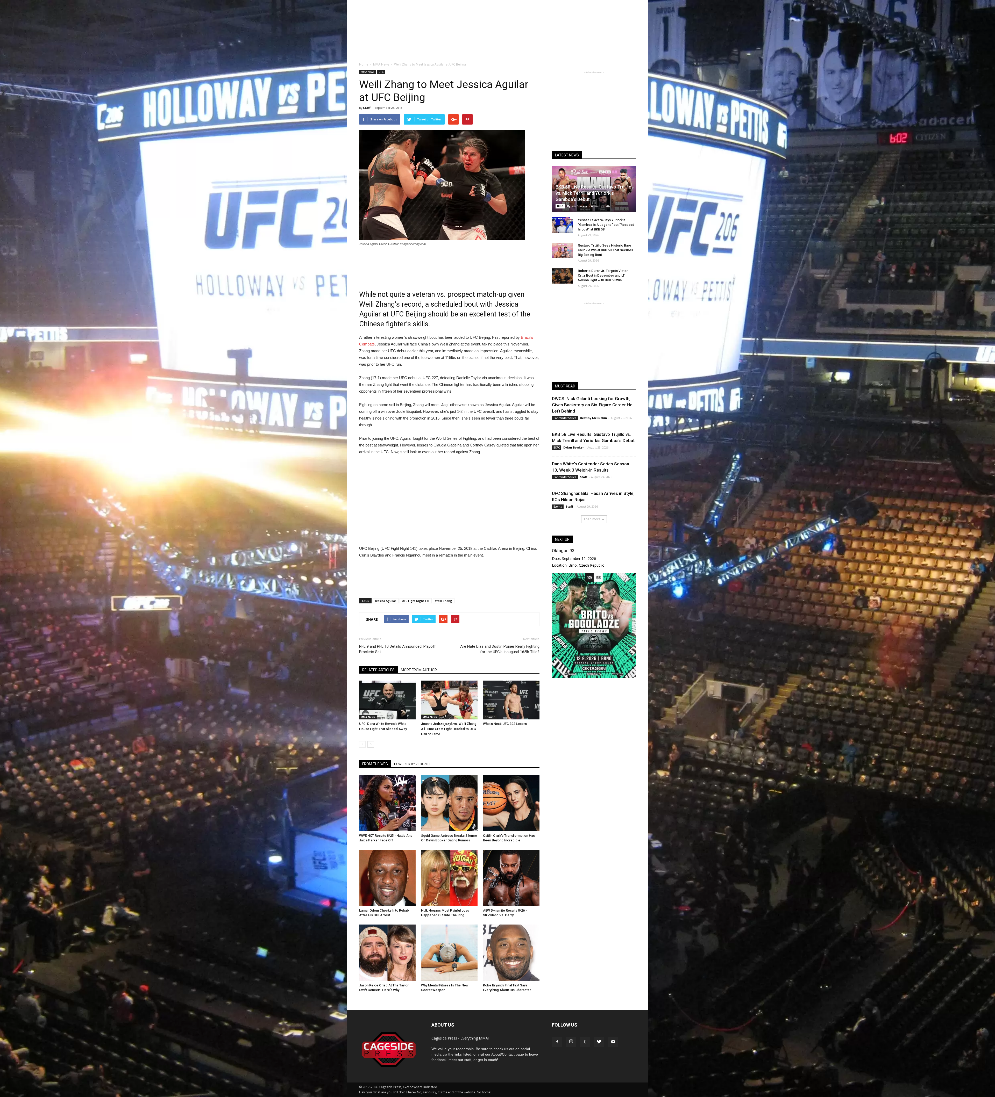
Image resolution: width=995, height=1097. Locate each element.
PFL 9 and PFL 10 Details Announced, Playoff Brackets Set (397, 649)
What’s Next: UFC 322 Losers (505, 724)
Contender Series (564, 418)
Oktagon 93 (563, 550)
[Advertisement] (497, 38)
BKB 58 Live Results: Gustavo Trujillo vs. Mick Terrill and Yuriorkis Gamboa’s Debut (593, 193)
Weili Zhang (443, 601)
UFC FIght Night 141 (415, 601)
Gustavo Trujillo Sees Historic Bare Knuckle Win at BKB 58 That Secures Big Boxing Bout (605, 250)
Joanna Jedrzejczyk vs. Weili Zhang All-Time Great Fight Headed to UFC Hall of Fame (449, 729)
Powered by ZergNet (412, 764)
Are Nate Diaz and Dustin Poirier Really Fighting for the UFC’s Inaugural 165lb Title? (499, 649)
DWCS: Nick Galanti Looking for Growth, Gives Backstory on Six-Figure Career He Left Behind (592, 405)
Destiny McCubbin (593, 418)
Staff (367, 108)
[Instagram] (571, 1042)
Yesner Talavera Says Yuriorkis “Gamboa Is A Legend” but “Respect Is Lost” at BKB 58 (606, 224)
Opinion (490, 717)
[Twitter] (599, 1042)
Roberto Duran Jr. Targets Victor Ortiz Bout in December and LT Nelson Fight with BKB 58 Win (603, 275)
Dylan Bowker (577, 206)
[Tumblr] (585, 1042)
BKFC (560, 206)
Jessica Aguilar (385, 601)
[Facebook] (557, 1042)
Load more (592, 519)
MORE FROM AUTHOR (419, 670)
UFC (381, 72)
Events (557, 506)
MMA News (367, 72)
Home (363, 64)
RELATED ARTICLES (378, 670)
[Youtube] (613, 1042)
